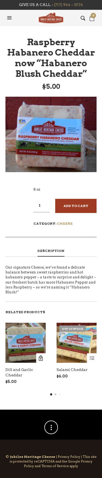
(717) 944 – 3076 (68, 5)
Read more (92, 358)
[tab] (51, 251)
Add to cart (75, 206)
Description (51, 251)
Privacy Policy (69, 457)
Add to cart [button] (41, 358)
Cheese (65, 223)
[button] (10, 18)
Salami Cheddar (72, 369)
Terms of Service (55, 466)
